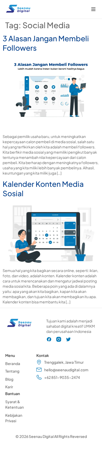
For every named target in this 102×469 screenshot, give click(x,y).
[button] (93, 9)
